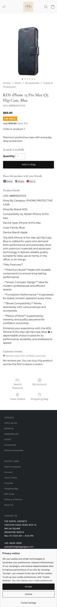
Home (7, 83)
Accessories (32, 83)
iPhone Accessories (13, 450)
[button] (28, 7)
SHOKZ (7, 439)
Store (18, 83)
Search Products (17, 386)
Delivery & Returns (13, 499)
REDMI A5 (9, 428)
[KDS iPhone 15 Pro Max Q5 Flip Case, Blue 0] (28, 51)
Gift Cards (9, 494)
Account (8, 472)
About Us (8, 505)
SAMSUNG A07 (11, 434)
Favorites (8, 483)
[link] (28, 602)
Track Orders (17, 399)
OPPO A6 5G (10, 423)
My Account (39, 384)
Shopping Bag (39, 399)
